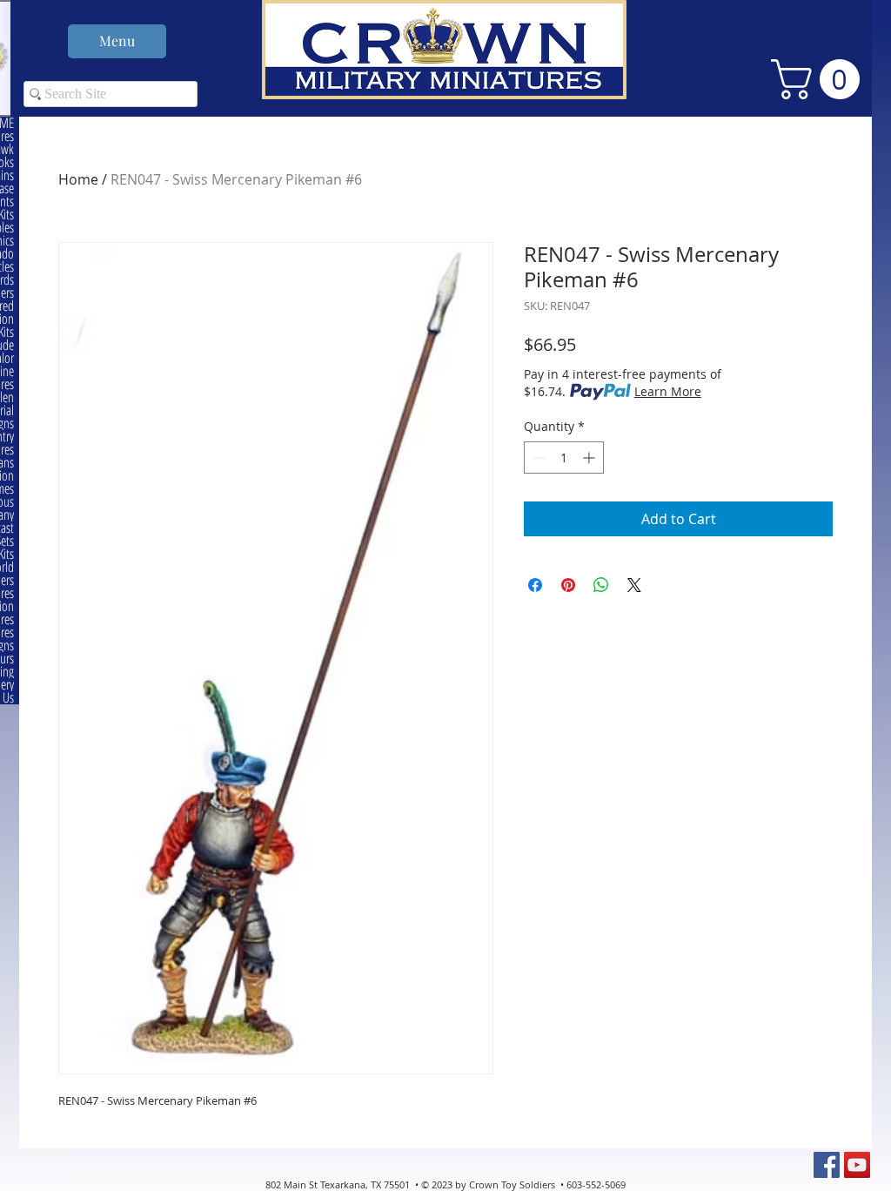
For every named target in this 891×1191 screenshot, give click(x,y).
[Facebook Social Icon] (827, 1165)
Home (78, 179)
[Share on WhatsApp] (601, 585)
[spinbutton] (563, 457)
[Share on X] (634, 585)
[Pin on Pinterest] (568, 585)
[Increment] (590, 457)
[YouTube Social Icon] (857, 1165)
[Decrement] (537, 457)
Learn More (667, 391)
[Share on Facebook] (535, 585)
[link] (820, 79)
